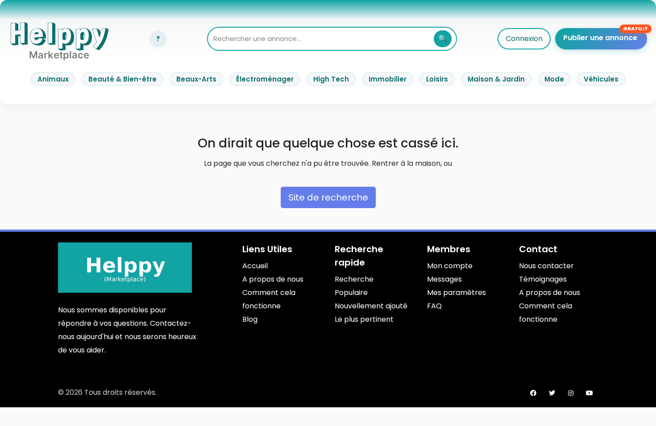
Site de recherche (328, 197)
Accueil (255, 266)
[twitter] (552, 393)
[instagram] (571, 393)
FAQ (434, 306)
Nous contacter (546, 266)
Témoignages (543, 279)
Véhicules (601, 79)
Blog (249, 319)
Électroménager (265, 79)
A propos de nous (272, 279)
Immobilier (388, 79)
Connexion (524, 38)
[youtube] (589, 393)
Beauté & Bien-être (122, 79)
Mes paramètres (456, 292)
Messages (444, 279)
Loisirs (437, 79)
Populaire (351, 292)
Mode (554, 79)
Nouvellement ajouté (371, 306)
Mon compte (450, 266)
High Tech (331, 79)
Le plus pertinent (364, 319)
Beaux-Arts (196, 79)
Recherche (354, 279)
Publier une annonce (600, 38)
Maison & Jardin (496, 79)
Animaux (53, 79)
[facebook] (533, 393)
